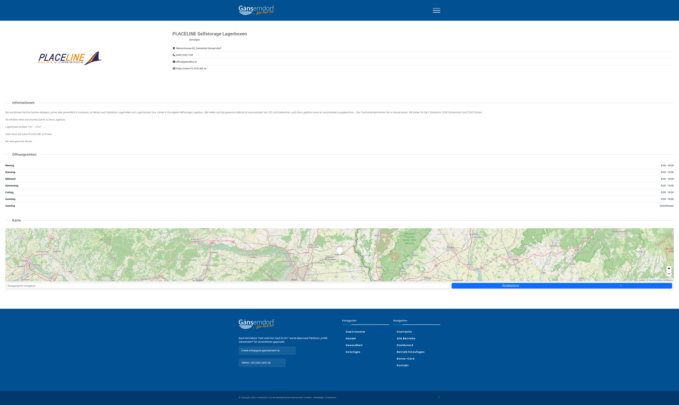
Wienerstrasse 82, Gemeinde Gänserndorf (198, 48)
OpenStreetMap (655, 279)
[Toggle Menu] (436, 10)
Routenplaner (510, 285)
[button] (669, 268)
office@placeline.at (186, 61)
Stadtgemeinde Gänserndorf (289, 397)
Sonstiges (194, 39)
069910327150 (184, 55)
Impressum (331, 397)
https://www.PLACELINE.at (191, 68)
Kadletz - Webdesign (314, 397)
